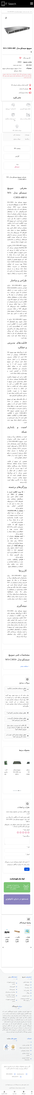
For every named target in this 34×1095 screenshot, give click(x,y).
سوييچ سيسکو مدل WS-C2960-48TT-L (17, 772)
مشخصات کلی (16, 135)
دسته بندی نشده (26, 11)
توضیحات (27, 135)
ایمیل (28, 854)
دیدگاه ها (27, 139)
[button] (6, 18)
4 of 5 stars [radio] (20, 832)
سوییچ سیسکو (10, 68)
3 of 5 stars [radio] (23, 832)
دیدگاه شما (26, 836)
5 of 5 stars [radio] (18, 832)
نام (28, 847)
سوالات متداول (16, 139)
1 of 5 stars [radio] (28, 832)
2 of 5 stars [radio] (26, 832)
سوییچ (16, 68)
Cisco (20, 68)
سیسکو (16, 71)
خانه (31, 11)
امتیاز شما (26, 829)
